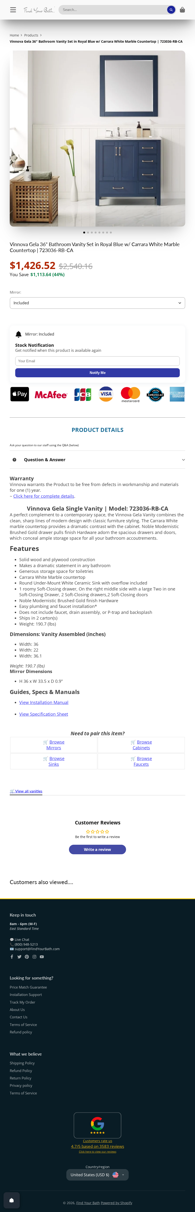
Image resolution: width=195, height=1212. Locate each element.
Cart (182, 10)
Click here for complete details (43, 496)
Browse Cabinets (142, 745)
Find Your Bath (88, 1203)
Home (14, 35)
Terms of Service (23, 1024)
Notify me (98, 373)
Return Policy (20, 1078)
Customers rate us (97, 1141)
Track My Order (22, 1002)
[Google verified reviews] (97, 1125)
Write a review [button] (97, 849)
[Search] (171, 10)
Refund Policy (21, 1070)
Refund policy (21, 1032)
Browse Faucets (143, 761)
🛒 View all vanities (26, 791)
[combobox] (117, 10)
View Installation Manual (43, 702)
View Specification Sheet (43, 714)
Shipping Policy (22, 1063)
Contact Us (18, 1017)
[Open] (12, 1200)
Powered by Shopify (116, 1203)
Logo (39, 10)
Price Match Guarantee (28, 987)
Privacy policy (21, 1085)
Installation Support (26, 994)
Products (31, 35)
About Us (17, 1009)
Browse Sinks (56, 761)
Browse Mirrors (55, 745)
